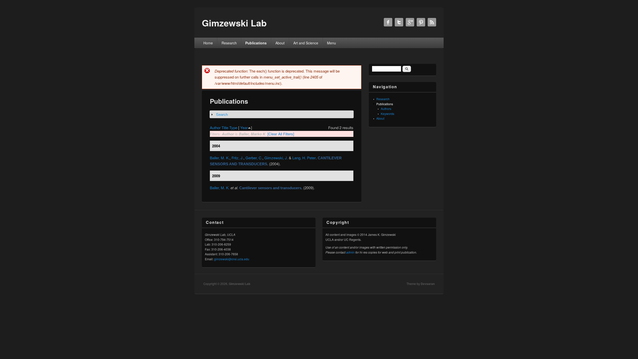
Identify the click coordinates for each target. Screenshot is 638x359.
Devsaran (428, 283)
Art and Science (305, 42)
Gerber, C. (253, 157)
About (280, 42)
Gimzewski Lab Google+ (410, 22)
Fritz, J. (237, 157)
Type (233, 127)
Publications (256, 42)
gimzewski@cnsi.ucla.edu (231, 259)
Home (208, 42)
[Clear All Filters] (280, 133)
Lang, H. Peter (304, 157)
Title (225, 127)
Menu (331, 42)
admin (350, 252)
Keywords (387, 113)
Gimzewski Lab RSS (432, 22)
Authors (386, 108)
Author (215, 127)
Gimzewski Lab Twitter (399, 22)
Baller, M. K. (220, 157)
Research (229, 42)
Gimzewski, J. (276, 157)
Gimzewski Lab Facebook (388, 22)
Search (222, 114)
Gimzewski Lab (239, 283)
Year (244, 127)
